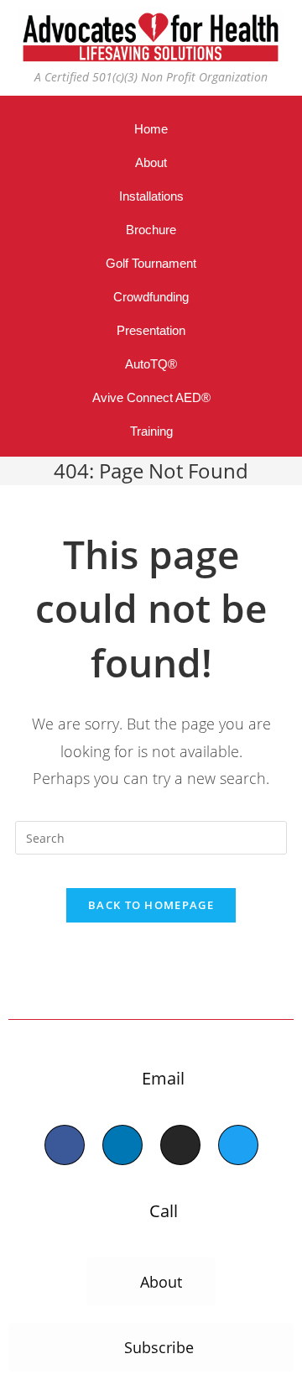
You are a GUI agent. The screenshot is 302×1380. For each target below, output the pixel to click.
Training (151, 431)
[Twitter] (238, 1145)
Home (151, 129)
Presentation (151, 330)
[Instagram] (180, 1145)
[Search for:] (151, 836)
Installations (151, 196)
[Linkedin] (122, 1145)
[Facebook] (64, 1145)
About (151, 162)
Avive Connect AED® (151, 397)
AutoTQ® (151, 364)
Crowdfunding (151, 297)
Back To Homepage (151, 904)
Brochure (151, 229)
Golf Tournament (151, 263)
